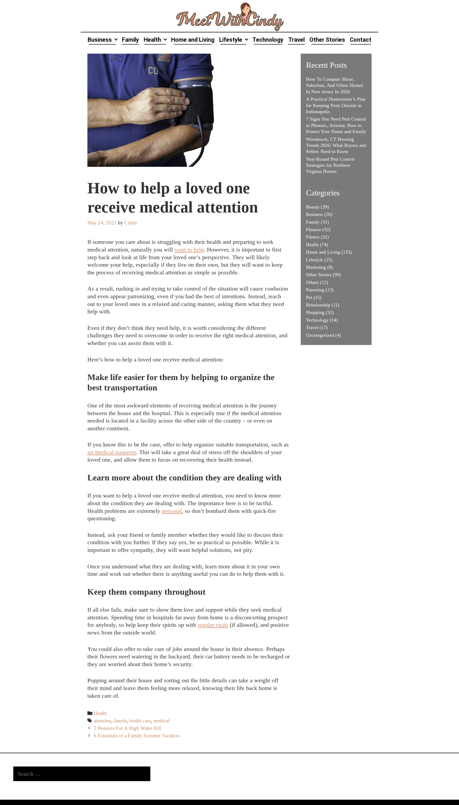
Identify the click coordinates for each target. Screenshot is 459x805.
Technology (267, 39)
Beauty (313, 207)
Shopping (315, 312)
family (120, 720)
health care (140, 720)
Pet (309, 297)
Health (152, 39)
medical (161, 720)
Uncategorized (320, 335)
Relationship (318, 305)
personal (172, 511)
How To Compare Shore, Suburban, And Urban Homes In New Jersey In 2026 (334, 85)
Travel (296, 39)
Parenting (315, 289)
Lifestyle (230, 39)
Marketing (316, 267)
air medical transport (111, 452)
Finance (313, 229)
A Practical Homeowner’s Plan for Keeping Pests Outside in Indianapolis (336, 105)
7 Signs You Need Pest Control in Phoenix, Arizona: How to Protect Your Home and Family (336, 125)
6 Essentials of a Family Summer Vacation (137, 735)
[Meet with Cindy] (229, 15)
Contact (360, 39)
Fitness (313, 237)
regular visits (213, 624)
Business (100, 39)
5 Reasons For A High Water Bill (127, 728)
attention (102, 720)
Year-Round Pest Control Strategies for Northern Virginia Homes (330, 165)
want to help (189, 249)
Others (312, 282)
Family (130, 39)
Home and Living (192, 39)
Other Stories (327, 39)
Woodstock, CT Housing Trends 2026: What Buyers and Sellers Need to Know (336, 145)
